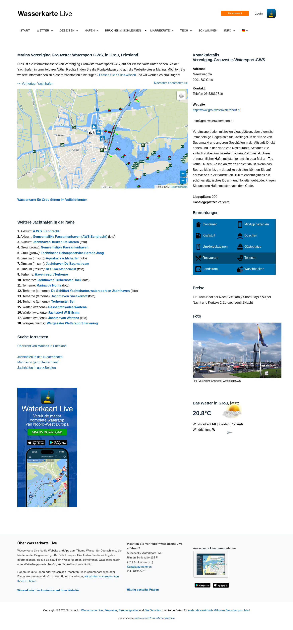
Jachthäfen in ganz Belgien (36, 367)
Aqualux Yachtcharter (62, 258)
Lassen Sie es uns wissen (117, 75)
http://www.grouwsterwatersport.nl (216, 110)
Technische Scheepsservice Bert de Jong (72, 253)
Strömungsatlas (128, 610)
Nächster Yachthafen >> (171, 83)
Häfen (90, 30)
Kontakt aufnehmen (139, 566)
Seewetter (110, 610)
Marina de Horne (48, 285)
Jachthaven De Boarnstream (67, 263)
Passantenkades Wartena (67, 307)
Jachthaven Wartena (63, 318)
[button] (107, 154)
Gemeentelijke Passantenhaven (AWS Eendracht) (70, 236)
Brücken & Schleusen (123, 30)
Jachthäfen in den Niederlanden (40, 357)
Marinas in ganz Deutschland (38, 362)
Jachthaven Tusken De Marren (56, 242)
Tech (184, 30)
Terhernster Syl (62, 301)
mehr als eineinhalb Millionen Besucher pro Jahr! (219, 610)
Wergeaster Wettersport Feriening (72, 323)
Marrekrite (160, 30)
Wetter (43, 30)
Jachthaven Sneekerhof (69, 296)
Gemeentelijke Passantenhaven (64, 247)
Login (259, 13)
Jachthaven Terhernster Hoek (59, 280)
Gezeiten (68, 30)
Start (25, 30)
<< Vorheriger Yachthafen (35, 83)
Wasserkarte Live (92, 610)
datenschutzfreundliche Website (155, 618)
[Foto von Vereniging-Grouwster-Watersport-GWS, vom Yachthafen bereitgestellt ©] (237, 350)
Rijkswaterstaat (179, 186)
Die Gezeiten (153, 610)
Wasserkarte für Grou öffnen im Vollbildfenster (52, 199)
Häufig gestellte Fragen (143, 589)
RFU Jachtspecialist (61, 269)
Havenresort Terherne (51, 274)
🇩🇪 (243, 30)
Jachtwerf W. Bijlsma (63, 312)
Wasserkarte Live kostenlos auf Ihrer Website (48, 590)
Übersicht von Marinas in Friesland (42, 346)
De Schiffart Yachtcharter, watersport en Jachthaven (90, 290)
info (228, 30)
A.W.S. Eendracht (46, 231)
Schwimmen (208, 30)
